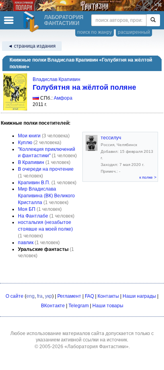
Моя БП (26, 209)
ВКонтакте (53, 305)
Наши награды (139, 296)
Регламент (69, 296)
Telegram (78, 305)
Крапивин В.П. (34, 182)
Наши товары (107, 305)
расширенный (134, 32)
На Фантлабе (33, 216)
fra (40, 296)
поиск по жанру (94, 32)
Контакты (108, 296)
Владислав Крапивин (56, 79)
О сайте (14, 296)
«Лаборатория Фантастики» (96, 346)
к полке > (147, 177)
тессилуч (111, 138)
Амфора (63, 98)
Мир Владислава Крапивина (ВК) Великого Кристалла (46, 195)
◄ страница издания (32, 46)
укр (48, 296)
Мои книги (29, 136)
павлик (25, 242)
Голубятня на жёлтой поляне (84, 87)
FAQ (89, 296)
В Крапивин (31, 162)
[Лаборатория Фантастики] (32, 22)
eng (30, 296)
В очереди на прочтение (46, 169)
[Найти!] (153, 20)
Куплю (25, 142)
